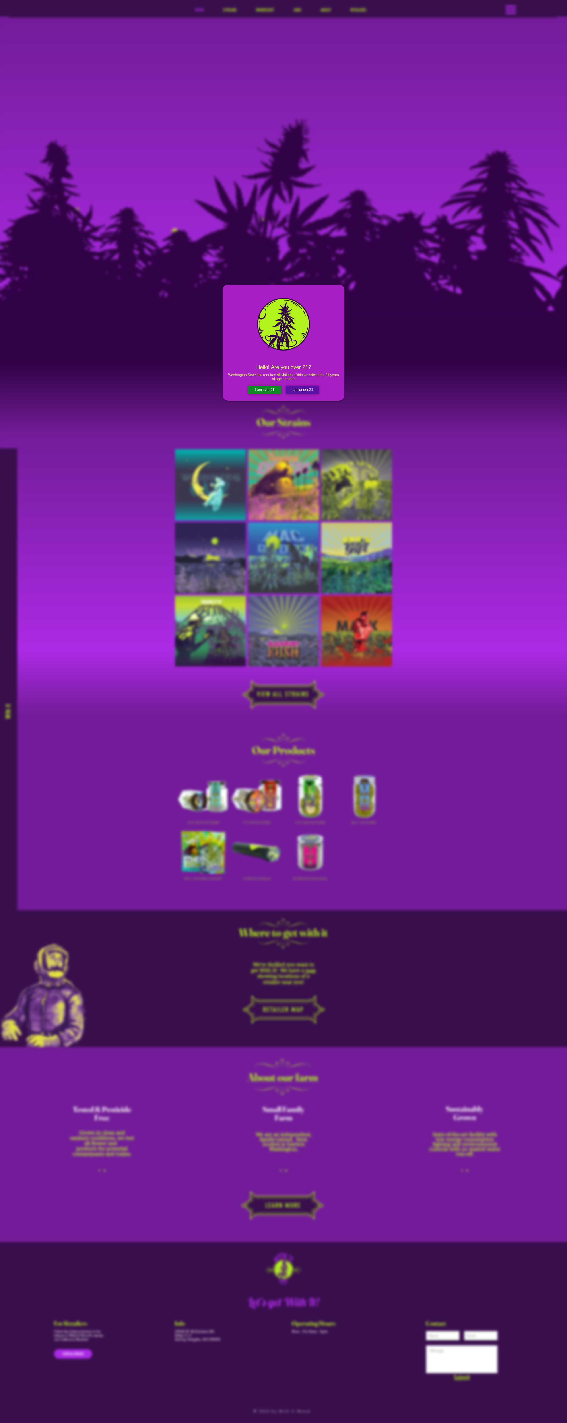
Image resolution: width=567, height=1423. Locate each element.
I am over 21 (264, 390)
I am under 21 (302, 390)
